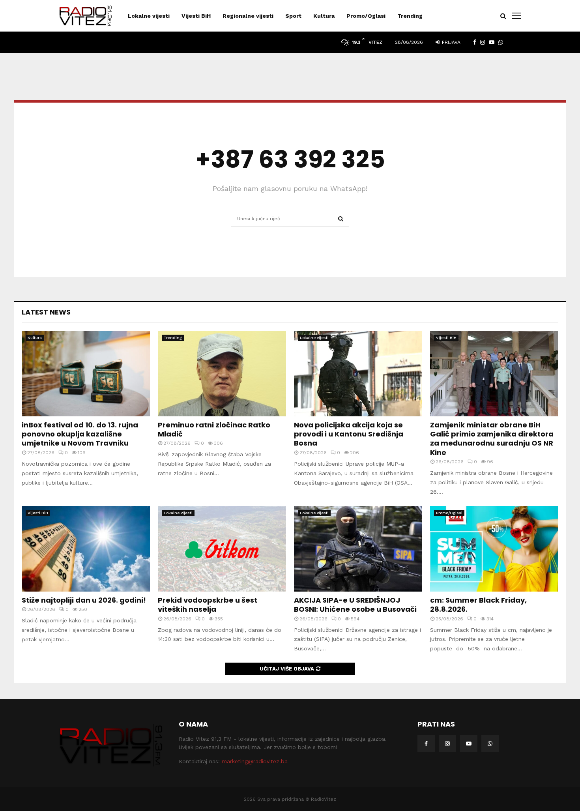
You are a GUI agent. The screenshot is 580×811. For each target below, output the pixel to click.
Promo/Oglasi (365, 16)
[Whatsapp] (490, 743)
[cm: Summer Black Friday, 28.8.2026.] (494, 549)
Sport (293, 16)
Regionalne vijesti (248, 16)
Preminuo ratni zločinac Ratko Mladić (214, 429)
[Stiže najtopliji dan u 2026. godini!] (86, 549)
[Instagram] (447, 743)
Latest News (46, 312)
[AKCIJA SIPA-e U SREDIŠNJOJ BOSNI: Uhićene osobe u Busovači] (358, 549)
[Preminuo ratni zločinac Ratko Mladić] (222, 373)
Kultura (324, 16)
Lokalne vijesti (149, 16)
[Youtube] (468, 743)
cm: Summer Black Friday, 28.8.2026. (478, 604)
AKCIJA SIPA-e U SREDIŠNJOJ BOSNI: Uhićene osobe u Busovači (355, 604)
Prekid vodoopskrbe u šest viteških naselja (207, 604)
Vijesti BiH (196, 16)
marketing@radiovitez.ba (255, 761)
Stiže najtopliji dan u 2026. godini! (84, 600)
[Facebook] (426, 743)
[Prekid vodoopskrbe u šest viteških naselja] (222, 549)
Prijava (450, 42)
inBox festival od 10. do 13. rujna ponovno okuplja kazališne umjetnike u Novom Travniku (80, 434)
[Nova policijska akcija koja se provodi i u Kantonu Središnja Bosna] (358, 373)
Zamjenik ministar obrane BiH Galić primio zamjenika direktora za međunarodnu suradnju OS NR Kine (492, 438)
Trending (410, 16)
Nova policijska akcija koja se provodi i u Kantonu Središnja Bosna (348, 434)
